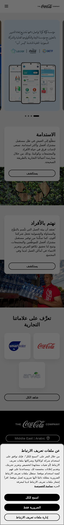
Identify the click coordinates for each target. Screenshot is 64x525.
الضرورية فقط (32, 507)
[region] (32, 484)
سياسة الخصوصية (43, 486)
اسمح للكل (32, 497)
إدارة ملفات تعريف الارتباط (32, 517)
